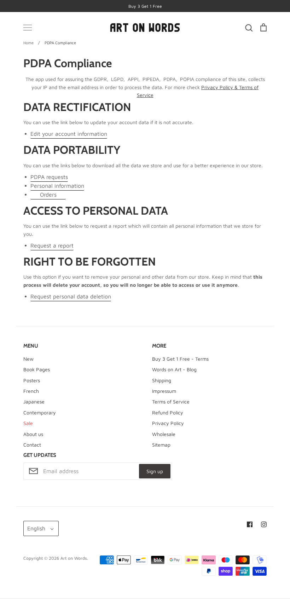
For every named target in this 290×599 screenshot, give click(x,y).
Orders (48, 194)
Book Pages (36, 369)
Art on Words (73, 558)
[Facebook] (250, 524)
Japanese (34, 402)
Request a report (52, 245)
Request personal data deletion (70, 296)
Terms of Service (171, 402)
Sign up (154, 471)
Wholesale (163, 434)
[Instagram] (264, 524)
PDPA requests (49, 177)
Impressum (164, 391)
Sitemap (161, 445)
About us (33, 434)
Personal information (57, 185)
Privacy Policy (168, 423)
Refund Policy (167, 412)
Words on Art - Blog (174, 369)
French (31, 391)
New (28, 359)
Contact (32, 445)
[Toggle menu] (27, 27)
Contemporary (39, 412)
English (36, 528)
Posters (31, 380)
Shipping (161, 380)
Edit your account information (68, 133)
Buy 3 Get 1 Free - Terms (180, 359)
